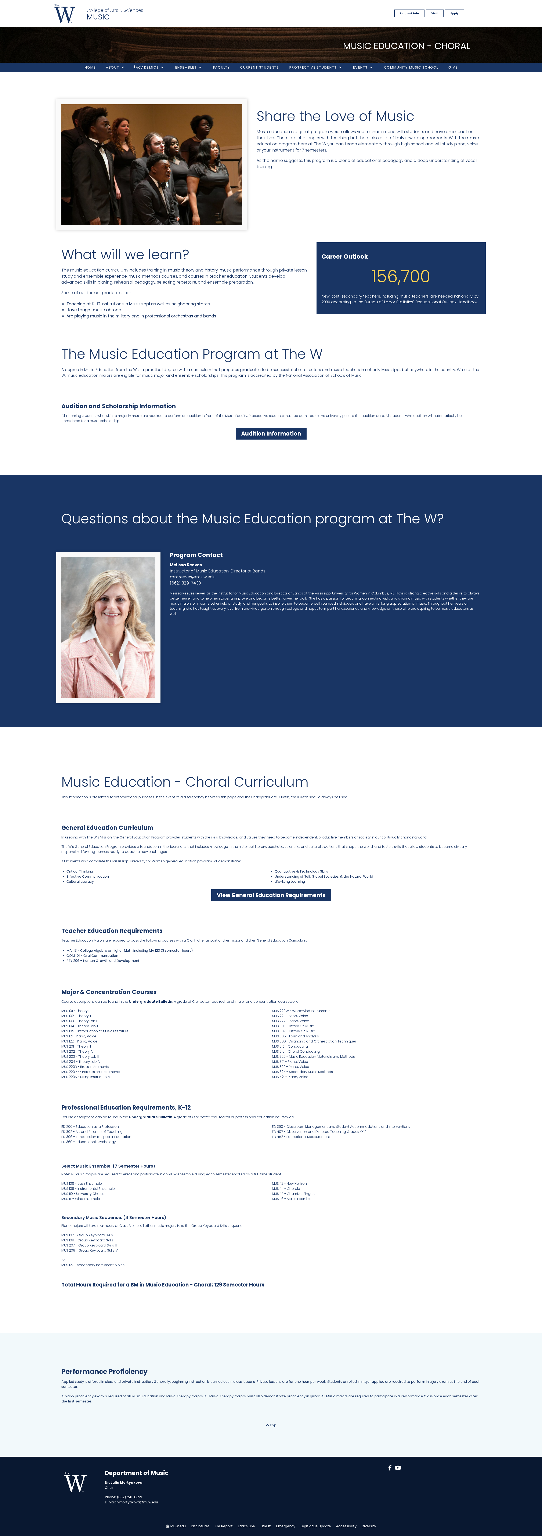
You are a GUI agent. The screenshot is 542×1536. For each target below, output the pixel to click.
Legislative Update (315, 1526)
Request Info (409, 13)
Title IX (265, 1526)
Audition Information (271, 433)
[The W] (65, 13)
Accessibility (346, 1526)
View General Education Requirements (271, 895)
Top (272, 1425)
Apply (454, 13)
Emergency (285, 1526)
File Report (224, 1526)
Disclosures (200, 1526)
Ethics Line (246, 1526)
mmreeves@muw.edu (193, 577)
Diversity (369, 1526)
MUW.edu (178, 1526)
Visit (434, 13)
